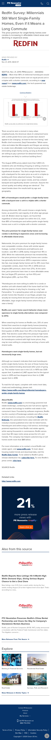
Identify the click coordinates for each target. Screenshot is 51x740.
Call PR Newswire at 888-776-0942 (25, 722)
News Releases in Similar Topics (14, 693)
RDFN (4, 74)
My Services (24, 716)
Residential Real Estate (35, 668)
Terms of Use (7, 730)
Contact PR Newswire (25, 708)
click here (17, 460)
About (25, 713)
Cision (29, 736)
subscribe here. (28, 457)
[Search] (48, 3)
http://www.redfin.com (11, 481)
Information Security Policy (37, 730)
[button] (25, 43)
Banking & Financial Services (12, 668)
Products (25, 710)
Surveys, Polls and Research (37, 688)
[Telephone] (42, 3)
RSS (25, 733)
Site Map (18, 733)
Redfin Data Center (10, 454)
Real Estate (6, 688)
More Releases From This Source (14, 639)
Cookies (33, 733)
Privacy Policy (20, 730)
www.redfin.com (19, 83)
